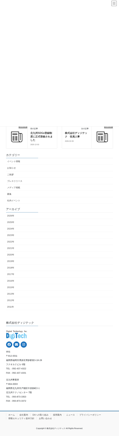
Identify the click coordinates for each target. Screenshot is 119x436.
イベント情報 (13, 161)
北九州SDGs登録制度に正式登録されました (41, 136)
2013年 (10, 294)
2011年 (10, 307)
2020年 (10, 254)
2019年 (10, 261)
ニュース (70, 415)
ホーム (11, 415)
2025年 (10, 222)
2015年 (10, 287)
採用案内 (57, 415)
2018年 (10, 267)
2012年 (10, 300)
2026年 (10, 215)
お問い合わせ (45, 418)
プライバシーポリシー (90, 415)
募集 (9, 194)
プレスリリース (14, 181)
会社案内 (23, 415)
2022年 (10, 241)
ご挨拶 (10, 174)
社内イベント (13, 200)
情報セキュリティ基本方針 (21, 418)
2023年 (10, 235)
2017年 (10, 274)
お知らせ (11, 168)
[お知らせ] (16, 135)
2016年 (10, 281)
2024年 (10, 228)
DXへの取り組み (40, 415)
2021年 (10, 248)
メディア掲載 (13, 187)
